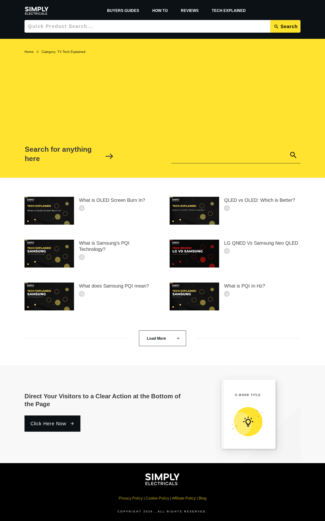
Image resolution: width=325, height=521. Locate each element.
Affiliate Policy (184, 498)
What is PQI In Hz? (244, 285)
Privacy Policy (131, 498)
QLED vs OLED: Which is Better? (259, 200)
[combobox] (147, 26)
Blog (203, 498)
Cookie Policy (157, 498)
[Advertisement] (162, 98)
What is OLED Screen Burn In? (112, 200)
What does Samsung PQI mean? (114, 285)
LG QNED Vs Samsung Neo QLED (261, 243)
